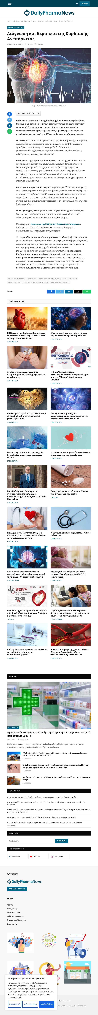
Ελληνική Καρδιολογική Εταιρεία (52, 278)
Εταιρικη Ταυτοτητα (17, 889)
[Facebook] (9, 114)
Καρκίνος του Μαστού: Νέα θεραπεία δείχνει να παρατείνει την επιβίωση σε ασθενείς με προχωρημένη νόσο (70, 613)
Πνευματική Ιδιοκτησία (16, 920)
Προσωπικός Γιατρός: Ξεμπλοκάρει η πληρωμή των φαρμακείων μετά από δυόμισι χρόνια (48, 734)
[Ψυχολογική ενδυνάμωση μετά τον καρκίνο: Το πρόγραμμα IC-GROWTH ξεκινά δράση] (71, 557)
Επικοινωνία (12, 924)
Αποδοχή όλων (47, 1004)
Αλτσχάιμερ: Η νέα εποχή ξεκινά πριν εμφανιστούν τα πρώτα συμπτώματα (69, 334)
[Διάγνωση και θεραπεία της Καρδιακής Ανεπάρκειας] (49, 75)
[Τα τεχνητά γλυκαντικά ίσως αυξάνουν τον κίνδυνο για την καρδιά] (71, 476)
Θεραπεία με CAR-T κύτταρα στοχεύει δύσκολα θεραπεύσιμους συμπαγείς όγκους (25, 455)
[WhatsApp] (9, 131)
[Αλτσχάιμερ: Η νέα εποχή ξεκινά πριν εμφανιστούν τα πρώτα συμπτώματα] (71, 318)
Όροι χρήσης (12, 909)
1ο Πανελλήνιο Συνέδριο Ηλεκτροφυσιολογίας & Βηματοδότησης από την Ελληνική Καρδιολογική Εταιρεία (70, 376)
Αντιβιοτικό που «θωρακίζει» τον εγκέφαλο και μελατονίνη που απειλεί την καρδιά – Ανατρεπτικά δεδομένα (26, 574)
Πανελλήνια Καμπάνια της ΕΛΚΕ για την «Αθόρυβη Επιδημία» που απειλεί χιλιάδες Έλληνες (26, 416)
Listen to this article (29, 113)
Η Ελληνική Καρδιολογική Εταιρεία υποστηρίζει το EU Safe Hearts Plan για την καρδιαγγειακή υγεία (26, 535)
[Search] (77, 3)
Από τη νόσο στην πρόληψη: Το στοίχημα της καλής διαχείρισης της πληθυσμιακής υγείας (27, 652)
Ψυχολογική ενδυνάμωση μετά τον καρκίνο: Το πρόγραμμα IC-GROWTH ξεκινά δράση (68, 574)
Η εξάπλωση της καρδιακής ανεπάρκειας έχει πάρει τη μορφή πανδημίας (70, 453)
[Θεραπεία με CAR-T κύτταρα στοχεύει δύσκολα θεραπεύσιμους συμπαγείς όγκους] (27, 437)
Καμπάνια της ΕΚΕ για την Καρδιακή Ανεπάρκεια (55, 224)
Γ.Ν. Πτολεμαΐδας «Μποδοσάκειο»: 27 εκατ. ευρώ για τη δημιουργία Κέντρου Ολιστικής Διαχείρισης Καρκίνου (55, 754)
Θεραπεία (73, 278)
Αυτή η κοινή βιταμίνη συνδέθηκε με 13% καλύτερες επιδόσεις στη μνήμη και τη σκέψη (56, 778)
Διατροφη (54, 497)
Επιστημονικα (13, 580)
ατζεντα (10, 619)
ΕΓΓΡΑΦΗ (85, 3)
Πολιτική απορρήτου (15, 916)
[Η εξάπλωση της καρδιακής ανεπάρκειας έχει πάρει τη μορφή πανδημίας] (71, 437)
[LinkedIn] (9, 125)
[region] (31, 992)
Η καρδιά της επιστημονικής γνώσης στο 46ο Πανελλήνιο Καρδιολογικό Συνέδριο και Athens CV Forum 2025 (27, 613)
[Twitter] (9, 119)
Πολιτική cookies (14, 912)
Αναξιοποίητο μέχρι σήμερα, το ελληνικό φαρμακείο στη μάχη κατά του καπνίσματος (26, 374)
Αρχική (10, 905)
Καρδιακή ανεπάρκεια (60, 282)
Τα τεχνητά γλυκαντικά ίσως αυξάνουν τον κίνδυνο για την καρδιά (69, 492)
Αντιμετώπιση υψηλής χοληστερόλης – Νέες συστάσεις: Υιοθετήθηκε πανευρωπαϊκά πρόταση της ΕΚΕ (70, 652)
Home (9, 21)
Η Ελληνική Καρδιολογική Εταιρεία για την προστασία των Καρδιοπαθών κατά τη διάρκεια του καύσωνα (26, 335)
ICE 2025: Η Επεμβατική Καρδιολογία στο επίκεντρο (71, 534)
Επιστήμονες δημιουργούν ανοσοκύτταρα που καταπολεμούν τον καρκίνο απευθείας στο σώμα (69, 416)
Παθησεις (16, 21)
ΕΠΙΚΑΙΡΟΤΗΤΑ (12, 342)
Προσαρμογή (14, 1004)
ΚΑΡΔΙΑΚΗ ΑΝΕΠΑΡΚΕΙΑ (28, 21)
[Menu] (9, 3)
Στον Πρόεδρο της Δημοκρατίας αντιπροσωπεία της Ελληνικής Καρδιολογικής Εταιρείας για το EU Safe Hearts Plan (26, 495)
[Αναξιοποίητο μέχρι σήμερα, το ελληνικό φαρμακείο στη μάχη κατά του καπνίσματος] (27, 357)
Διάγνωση (32, 278)
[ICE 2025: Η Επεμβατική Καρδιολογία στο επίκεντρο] (71, 518)
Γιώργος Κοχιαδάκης (16, 278)
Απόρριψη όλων (30, 1004)
